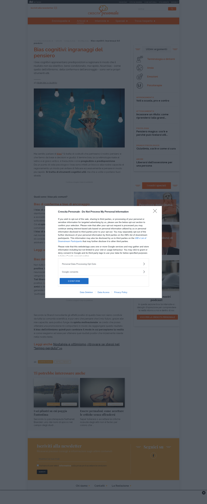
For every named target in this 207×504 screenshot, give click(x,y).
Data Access (103, 292)
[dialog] (103, 252)
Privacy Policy (120, 292)
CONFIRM (74, 281)
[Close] (156, 212)
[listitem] (103, 263)
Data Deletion (86, 292)
